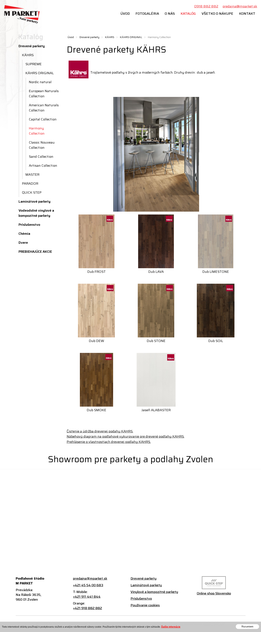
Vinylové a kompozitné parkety (154, 592)
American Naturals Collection (44, 107)
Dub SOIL (215, 341)
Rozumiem (247, 626)
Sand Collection (41, 156)
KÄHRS (109, 37)
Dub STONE (156, 341)
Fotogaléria (147, 13)
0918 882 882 (206, 6)
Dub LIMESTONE (215, 271)
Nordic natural (40, 82)
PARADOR (30, 183)
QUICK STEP (31, 192)
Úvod (125, 13)
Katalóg (188, 13)
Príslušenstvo (29, 224)
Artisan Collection (43, 165)
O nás (170, 13)
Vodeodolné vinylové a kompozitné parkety (36, 213)
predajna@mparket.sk (240, 6)
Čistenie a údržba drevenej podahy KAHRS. (100, 431)
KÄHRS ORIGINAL (131, 37)
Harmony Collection (37, 131)
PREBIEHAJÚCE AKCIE (35, 251)
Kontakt (247, 13)
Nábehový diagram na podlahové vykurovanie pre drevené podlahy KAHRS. (125, 436)
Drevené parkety (89, 37)
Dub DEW (96, 341)
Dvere (23, 242)
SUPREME (33, 64)
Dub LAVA (156, 271)
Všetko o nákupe (217, 13)
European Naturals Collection (44, 93)
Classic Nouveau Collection (42, 145)
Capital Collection (43, 119)
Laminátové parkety (34, 201)
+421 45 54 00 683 (88, 585)
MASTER (32, 174)
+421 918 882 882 (87, 608)
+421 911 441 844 (87, 596)
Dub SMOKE (96, 410)
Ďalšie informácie (170, 627)
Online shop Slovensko (214, 593)
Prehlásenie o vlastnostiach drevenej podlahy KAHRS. (109, 441)
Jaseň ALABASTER (156, 410)
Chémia (24, 233)
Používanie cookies (145, 605)
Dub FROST (96, 271)
